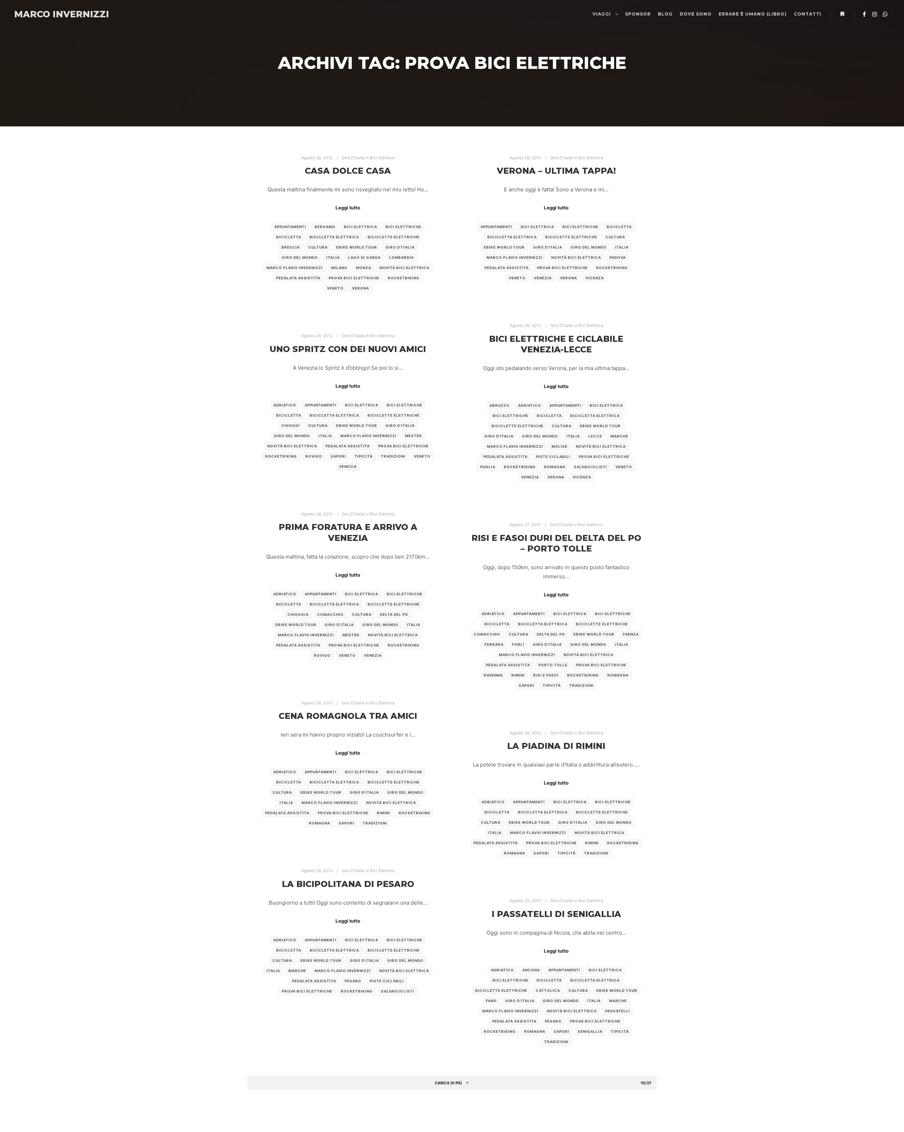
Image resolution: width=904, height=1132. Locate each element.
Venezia (543, 278)
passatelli (617, 1011)
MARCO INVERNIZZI (49, 14)
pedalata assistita (298, 278)
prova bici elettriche (354, 278)
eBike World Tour (356, 247)
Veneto (335, 288)
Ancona (531, 970)
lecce (595, 436)
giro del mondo (300, 257)
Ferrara (494, 644)
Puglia (487, 467)
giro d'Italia (400, 247)
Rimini (518, 675)
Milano (339, 268)
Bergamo (325, 227)
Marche (619, 436)
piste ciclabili (553, 456)
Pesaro (353, 981)
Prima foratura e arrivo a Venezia (348, 532)
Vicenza (594, 278)
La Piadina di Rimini (556, 746)
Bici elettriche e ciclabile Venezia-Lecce (556, 344)
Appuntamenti (290, 227)
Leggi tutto (347, 207)
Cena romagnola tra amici (348, 716)
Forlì (518, 644)
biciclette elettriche (394, 237)
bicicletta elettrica (334, 237)
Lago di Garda (364, 257)
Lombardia (401, 257)
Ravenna (493, 675)
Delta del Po (394, 614)
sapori (338, 456)
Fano (491, 1001)
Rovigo (313, 456)
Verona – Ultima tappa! (556, 171)
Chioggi (290, 425)
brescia (290, 247)
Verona (360, 288)
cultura (318, 247)
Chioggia (298, 614)
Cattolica (548, 990)
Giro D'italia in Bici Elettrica (368, 157)
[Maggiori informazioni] (842, 14)
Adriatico (529, 405)
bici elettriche (403, 227)
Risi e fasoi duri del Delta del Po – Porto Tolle (556, 543)
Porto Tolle (553, 665)
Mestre (413, 436)
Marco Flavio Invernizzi (295, 268)
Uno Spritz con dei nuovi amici (348, 349)
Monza (363, 268)
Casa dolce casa (348, 171)
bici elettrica (360, 227)
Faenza (631, 634)
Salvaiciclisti (590, 467)
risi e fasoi (546, 675)
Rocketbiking (404, 278)
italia (333, 257)
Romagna (554, 467)
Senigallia (590, 1031)
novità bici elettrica (404, 268)
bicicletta (288, 237)
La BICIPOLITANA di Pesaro (348, 884)
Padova (617, 257)
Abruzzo (499, 405)
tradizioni (393, 456)
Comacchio (330, 614)
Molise (559, 446)
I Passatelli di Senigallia (556, 914)
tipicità (364, 456)
